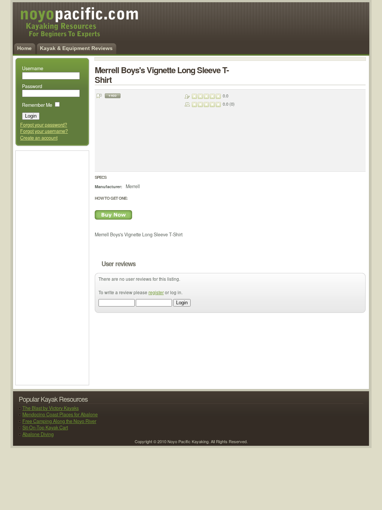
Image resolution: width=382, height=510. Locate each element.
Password (32, 86)
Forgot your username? (44, 131)
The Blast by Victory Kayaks (50, 408)
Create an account (38, 137)
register (156, 292)
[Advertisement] (51, 267)
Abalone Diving (38, 434)
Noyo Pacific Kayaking (70, 26)
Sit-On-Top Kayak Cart (45, 427)
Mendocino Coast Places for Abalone (60, 414)
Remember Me (37, 105)
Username (32, 68)
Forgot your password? (43, 124)
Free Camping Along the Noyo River (59, 421)
